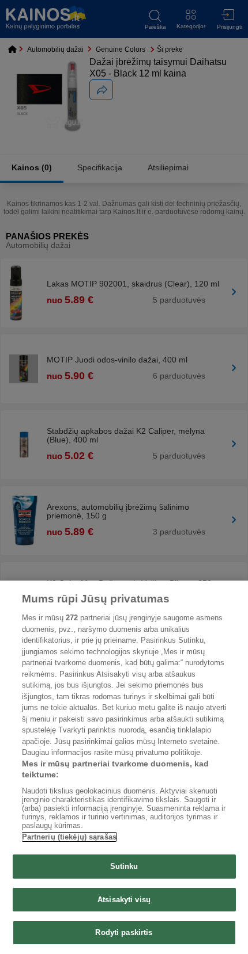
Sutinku (124, 866)
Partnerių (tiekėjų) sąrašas (69, 837)
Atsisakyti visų (124, 899)
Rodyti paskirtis (123, 932)
